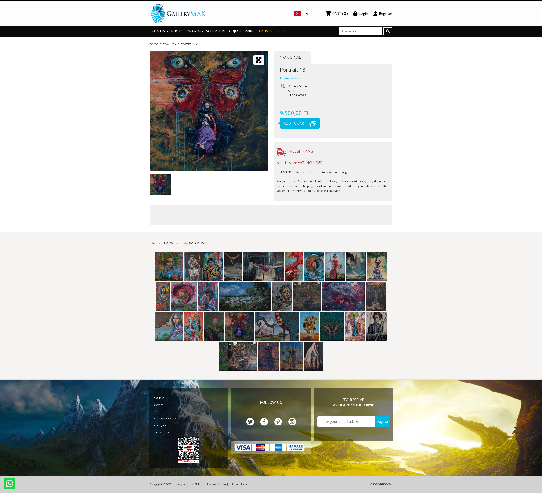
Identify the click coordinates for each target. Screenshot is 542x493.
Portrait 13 (187, 44)
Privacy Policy (162, 425)
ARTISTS (265, 31)
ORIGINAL (292, 57)
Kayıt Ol (382, 422)
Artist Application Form (167, 418)
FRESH (281, 31)
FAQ (156, 411)
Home (154, 44)
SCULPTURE (216, 31)
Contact (158, 404)
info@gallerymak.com (235, 484)
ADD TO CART (295, 123)
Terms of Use (161, 432)
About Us (159, 397)
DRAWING (195, 31)
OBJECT (235, 31)
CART (340, 13)
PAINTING (159, 31)
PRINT (250, 31)
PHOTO (177, 31)
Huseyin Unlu (290, 78)
